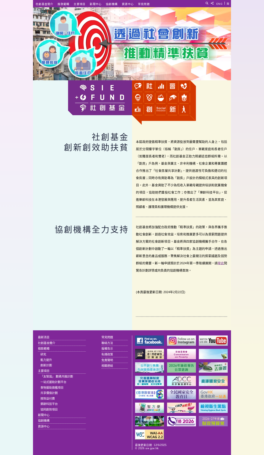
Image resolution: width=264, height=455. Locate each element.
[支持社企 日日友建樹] (213, 358)
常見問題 (144, 4)
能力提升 (46, 359)
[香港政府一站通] (213, 398)
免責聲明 (107, 360)
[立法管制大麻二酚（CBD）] (181, 412)
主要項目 (79, 4)
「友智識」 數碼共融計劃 (56, 376)
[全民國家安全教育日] (181, 398)
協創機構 (112, 4)
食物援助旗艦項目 (52, 387)
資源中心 (128, 4)
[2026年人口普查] (181, 425)
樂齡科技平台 (49, 403)
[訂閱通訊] (149, 358)
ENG (219, 3)
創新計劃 (46, 365)
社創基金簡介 (44, 4)
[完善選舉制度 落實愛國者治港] (149, 385)
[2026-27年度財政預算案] (213, 425)
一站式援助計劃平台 (53, 382)
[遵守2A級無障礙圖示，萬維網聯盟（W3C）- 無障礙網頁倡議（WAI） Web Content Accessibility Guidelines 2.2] (149, 438)
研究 (43, 354)
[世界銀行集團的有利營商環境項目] (149, 371)
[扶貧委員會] (181, 358)
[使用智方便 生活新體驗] (149, 412)
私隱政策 (107, 354)
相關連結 (107, 365)
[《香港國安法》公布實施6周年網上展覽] (149, 398)
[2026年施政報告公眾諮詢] (181, 371)
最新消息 (44, 337)
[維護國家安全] (213, 385)
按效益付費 (47, 398)
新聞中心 (95, 4)
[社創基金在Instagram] (181, 344)
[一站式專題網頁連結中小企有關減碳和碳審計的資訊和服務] (149, 425)
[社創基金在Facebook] (149, 344)
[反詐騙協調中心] (181, 385)
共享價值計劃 (49, 393)
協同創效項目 (49, 409)
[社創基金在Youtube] (213, 344)
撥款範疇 (63, 4)
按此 (221, 263)
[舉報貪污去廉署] (213, 371)
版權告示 (107, 348)
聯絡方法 (107, 343)
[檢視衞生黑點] (213, 412)
